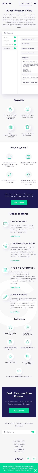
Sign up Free (25, 3)
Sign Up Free (19, 202)
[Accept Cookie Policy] (35, 470)
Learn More (15, 236)
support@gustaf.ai (19, 441)
